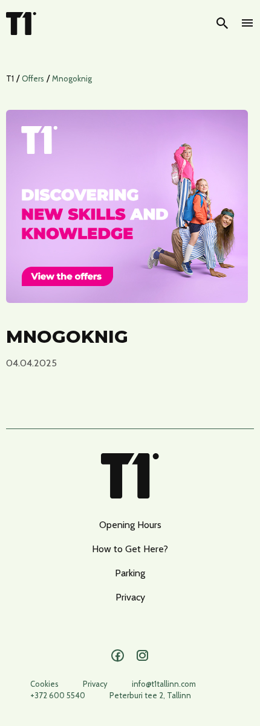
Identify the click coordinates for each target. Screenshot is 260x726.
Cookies (44, 684)
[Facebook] (117, 656)
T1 (10, 78)
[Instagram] (142, 656)
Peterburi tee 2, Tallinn (150, 695)
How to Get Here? (130, 549)
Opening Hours (130, 524)
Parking (130, 573)
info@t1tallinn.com (164, 684)
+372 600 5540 (57, 695)
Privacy (130, 597)
